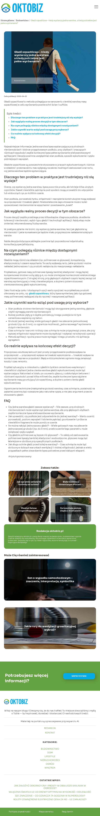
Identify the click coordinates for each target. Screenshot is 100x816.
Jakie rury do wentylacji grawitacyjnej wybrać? (50, 628)
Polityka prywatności (19, 811)
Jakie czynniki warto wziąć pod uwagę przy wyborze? (40, 129)
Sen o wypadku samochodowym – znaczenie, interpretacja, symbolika (50, 579)
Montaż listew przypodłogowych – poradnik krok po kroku (28, 509)
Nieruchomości (50, 760)
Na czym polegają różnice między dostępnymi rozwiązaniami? (44, 125)
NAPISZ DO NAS (79, 676)
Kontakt (50, 732)
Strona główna (7, 20)
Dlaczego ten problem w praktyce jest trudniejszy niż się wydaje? (47, 117)
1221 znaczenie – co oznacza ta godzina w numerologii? (50, 795)
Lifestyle (50, 756)
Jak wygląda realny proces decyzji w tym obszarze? (39, 121)
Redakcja (50, 728)
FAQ (13, 137)
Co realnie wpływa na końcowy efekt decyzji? (35, 133)
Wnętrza (50, 767)
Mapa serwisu (46, 811)
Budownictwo (22, 20)
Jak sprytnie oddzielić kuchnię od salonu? (29, 483)
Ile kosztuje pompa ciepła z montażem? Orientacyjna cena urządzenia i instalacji (71, 509)
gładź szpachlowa (39, 293)
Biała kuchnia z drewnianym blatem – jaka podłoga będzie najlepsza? (71, 483)
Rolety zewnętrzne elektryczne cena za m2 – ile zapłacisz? (49, 799)
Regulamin (67, 811)
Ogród (50, 764)
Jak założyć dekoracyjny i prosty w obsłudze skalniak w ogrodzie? (50, 787)
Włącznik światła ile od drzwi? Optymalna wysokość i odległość (50, 792)
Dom (50, 752)
